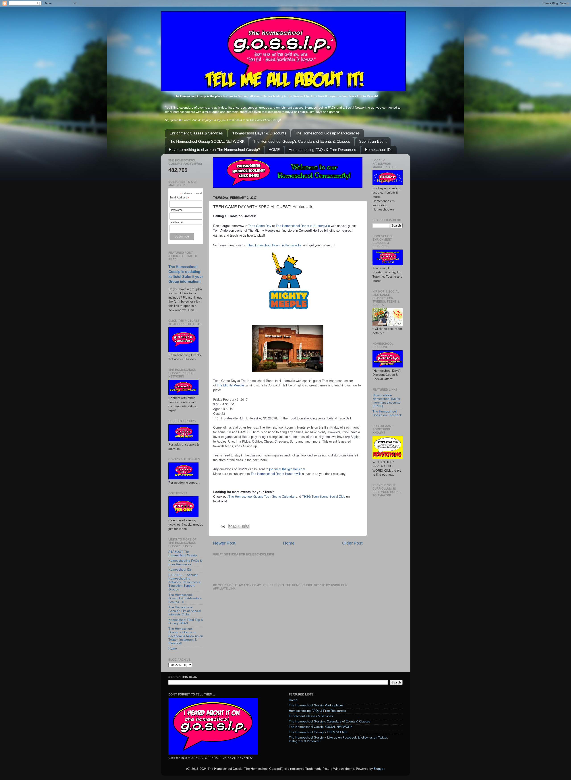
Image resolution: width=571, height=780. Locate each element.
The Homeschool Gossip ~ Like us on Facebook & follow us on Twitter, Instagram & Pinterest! (185, 636)
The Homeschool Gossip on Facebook (387, 413)
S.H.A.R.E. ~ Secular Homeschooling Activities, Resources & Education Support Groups (184, 582)
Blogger (379, 768)
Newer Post (224, 543)
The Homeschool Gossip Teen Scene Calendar (261, 496)
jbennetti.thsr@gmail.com (287, 469)
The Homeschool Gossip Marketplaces (327, 133)
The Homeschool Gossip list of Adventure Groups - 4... (185, 598)
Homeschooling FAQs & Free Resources (322, 150)
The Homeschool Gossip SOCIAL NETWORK (206, 141)
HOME (274, 150)
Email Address (179, 198)
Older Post (352, 543)
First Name (176, 210)
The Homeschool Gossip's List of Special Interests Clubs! (184, 611)
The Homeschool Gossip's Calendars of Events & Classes (301, 141)
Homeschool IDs (379, 150)
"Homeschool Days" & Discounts (259, 133)
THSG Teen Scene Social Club (323, 496)
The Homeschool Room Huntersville (276, 473)
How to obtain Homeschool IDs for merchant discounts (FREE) (386, 401)
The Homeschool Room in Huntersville (303, 225)
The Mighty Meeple (230, 385)
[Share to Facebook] (243, 526)
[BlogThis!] (235, 526)
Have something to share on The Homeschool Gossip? (214, 150)
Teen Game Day (259, 225)
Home (289, 543)
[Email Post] (222, 526)
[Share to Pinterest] (247, 526)
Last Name (176, 222)
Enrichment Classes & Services (196, 133)
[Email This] (230, 526)
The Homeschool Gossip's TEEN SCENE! (318, 732)
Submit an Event (373, 141)
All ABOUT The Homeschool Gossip (182, 553)
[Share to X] (239, 526)
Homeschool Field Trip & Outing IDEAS (185, 621)
